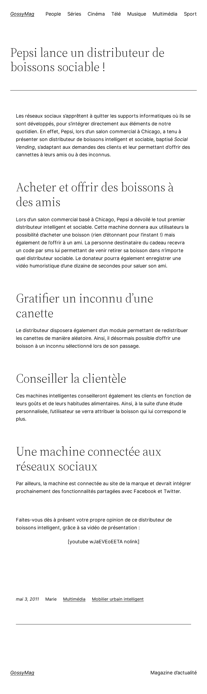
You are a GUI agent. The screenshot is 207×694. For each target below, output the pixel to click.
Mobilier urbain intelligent (118, 599)
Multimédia (74, 599)
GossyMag (22, 14)
